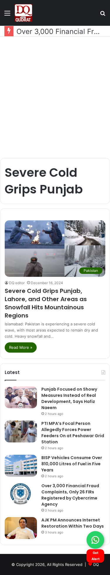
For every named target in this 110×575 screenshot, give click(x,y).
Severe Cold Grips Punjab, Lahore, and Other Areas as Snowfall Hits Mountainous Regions (46, 303)
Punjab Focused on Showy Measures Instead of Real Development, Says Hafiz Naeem (69, 398)
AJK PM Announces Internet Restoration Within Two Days (72, 523)
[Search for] (103, 15)
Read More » (20, 347)
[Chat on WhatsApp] (95, 540)
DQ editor (17, 283)
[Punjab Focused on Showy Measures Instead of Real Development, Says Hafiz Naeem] (21, 397)
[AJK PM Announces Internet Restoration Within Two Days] (21, 528)
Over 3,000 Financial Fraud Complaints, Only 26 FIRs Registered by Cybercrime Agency (70, 495)
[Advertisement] (55, 97)
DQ (96, 564)
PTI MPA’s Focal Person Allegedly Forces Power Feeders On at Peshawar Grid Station (72, 432)
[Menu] (7, 15)
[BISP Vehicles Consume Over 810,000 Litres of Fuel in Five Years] (21, 466)
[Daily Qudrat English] (23, 13)
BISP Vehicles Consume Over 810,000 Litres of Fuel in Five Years (71, 464)
